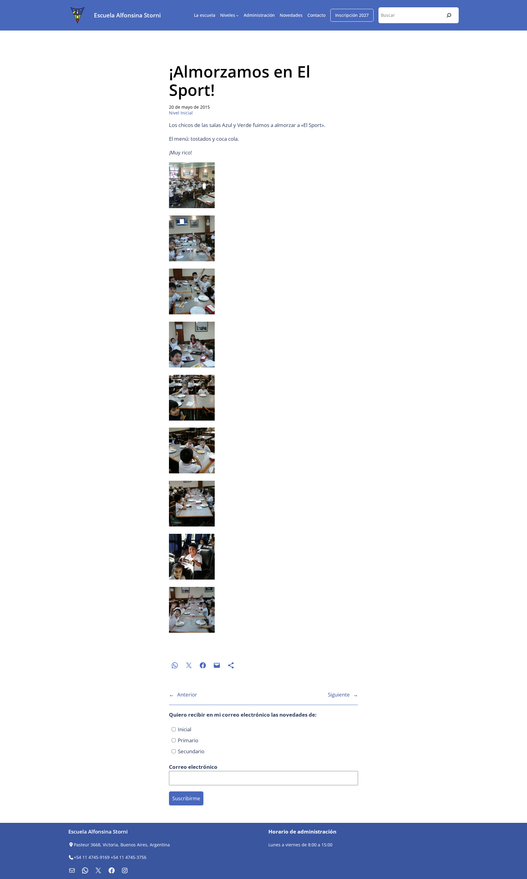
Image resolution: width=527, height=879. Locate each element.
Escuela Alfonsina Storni (127, 15)
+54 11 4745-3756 (128, 857)
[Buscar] (448, 15)
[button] (263, 186)
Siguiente (339, 694)
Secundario (190, 751)
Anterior (187, 694)
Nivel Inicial (181, 113)
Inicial (184, 729)
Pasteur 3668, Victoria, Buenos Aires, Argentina (122, 845)
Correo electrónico (194, 766)
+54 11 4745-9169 (91, 857)
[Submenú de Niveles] (237, 15)
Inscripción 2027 (352, 15)
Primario (187, 740)
